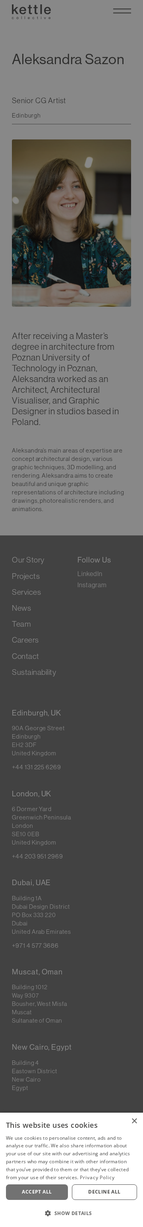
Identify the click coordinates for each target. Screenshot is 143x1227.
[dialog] (71, 1170)
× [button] (134, 1121)
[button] (71, 1213)
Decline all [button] (104, 1191)
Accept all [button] (37, 1191)
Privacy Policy (97, 1177)
